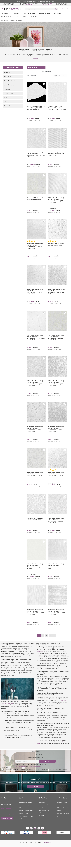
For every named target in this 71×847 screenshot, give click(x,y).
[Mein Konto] (62, 9)
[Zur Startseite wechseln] (11, 8)
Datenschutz (42, 802)
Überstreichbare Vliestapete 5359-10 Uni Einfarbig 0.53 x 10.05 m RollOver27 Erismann (36, 107)
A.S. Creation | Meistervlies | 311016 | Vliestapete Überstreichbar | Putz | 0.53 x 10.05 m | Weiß (56, 429)
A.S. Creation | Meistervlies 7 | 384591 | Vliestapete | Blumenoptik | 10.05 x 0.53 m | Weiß (56, 292)
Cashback (21, 819)
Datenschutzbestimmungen (17, 769)
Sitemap (21, 821)
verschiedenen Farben (7, 703)
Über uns (59, 805)
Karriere (59, 810)
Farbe (5, 97)
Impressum (41, 815)
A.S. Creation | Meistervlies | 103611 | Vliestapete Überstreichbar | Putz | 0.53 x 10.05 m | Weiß (35, 383)
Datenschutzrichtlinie (20, 766)
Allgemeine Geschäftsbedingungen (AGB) (44, 810)
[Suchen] (56, 9)
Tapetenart (7, 72)
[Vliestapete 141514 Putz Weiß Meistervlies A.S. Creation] (57, 229)
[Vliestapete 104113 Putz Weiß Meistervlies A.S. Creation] (36, 504)
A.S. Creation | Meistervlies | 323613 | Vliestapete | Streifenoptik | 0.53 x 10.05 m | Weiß (56, 566)
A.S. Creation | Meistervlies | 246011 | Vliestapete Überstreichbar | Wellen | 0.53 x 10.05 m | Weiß (57, 612)
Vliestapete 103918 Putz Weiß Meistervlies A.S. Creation (35, 198)
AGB (43, 769)
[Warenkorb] (70, 7)
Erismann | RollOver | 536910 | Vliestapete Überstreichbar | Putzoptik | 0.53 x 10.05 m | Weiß (57, 107)
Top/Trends (7, 76)
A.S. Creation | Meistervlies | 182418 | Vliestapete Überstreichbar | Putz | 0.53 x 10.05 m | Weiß (56, 383)
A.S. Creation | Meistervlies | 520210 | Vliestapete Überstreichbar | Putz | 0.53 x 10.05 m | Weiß (35, 429)
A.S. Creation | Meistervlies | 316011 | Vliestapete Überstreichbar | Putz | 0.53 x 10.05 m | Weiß (35, 292)
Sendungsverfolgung (62, 802)
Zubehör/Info (8, 106)
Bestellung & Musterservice (25, 802)
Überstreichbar (8, 93)
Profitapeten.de (5, 20)
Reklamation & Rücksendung (26, 810)
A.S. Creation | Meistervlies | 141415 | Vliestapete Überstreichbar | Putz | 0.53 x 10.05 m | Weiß (56, 520)
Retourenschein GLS (24, 813)
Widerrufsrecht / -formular (45, 805)
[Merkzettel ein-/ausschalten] (44, 84)
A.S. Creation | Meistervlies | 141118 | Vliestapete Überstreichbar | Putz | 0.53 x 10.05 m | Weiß (56, 475)
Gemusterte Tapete (9, 81)
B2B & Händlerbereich (62, 807)
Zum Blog (35, 786)
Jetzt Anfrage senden (47, 4)
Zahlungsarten (22, 807)
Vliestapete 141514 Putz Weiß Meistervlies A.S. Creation (56, 244)
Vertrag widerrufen (7, 818)
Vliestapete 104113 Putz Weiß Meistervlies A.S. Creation (35, 518)
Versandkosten (48, 842)
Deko (5, 102)
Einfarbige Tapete (9, 85)
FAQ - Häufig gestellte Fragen (26, 816)
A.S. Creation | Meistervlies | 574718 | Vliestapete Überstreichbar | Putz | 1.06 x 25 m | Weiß (36, 566)
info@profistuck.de (9, 815)
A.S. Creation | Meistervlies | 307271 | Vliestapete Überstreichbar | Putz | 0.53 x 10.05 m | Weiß (35, 246)
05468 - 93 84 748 (6, 808)
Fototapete (7, 89)
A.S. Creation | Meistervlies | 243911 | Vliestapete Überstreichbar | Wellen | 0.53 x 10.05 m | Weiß (36, 612)
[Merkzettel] (67, 9)
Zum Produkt (36, 124)
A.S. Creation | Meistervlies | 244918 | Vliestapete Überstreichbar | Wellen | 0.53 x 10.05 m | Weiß (36, 337)
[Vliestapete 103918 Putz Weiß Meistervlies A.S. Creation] (36, 183)
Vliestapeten (40, 651)
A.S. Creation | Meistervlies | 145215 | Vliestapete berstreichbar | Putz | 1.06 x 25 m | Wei (36, 154)
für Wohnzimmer (62, 700)
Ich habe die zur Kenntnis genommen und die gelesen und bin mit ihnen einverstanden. (35, 769)
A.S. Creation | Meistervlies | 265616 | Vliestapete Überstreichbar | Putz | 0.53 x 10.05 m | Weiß (35, 475)
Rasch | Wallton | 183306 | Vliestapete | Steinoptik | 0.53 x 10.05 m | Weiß (56, 153)
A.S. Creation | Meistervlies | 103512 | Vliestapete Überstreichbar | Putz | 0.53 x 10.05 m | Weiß (56, 337)
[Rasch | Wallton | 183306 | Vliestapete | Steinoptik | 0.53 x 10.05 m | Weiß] (57, 138)
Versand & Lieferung (24, 805)
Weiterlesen (35, 58)
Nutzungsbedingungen (35, 766)
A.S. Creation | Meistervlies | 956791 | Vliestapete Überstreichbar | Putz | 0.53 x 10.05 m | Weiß (56, 200)
